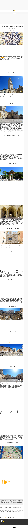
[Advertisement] (14, 5)
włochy (11, 511)
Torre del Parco (2, 511)
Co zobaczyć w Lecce (5, 507)
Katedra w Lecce (16, 508)
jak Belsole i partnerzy (14, 526)
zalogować (5, 517)
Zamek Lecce (14, 511)
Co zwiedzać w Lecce (11, 507)
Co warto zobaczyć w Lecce (14, 506)
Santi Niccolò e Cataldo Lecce (19, 510)
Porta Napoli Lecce (6, 510)
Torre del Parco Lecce (7, 511)
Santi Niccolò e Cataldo (12, 510)
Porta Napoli (2, 510)
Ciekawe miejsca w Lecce (7, 506)
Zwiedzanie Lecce (18, 511)
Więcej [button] (25, 526)
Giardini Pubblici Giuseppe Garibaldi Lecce (8, 508)
